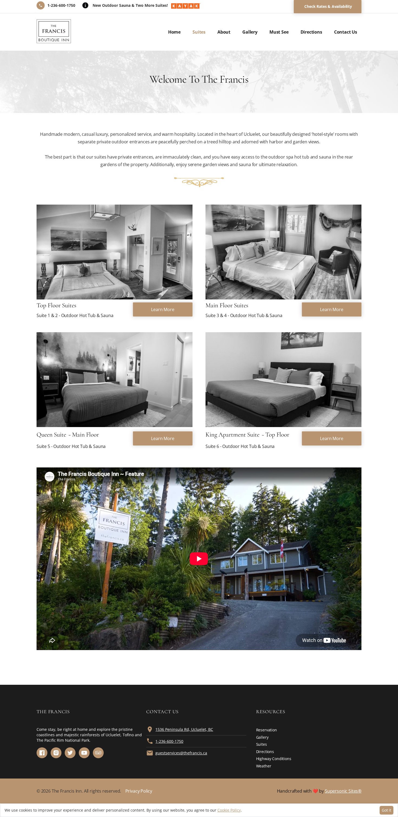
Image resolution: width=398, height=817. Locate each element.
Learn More (162, 309)
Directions (311, 32)
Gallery (249, 32)
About (223, 32)
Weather (263, 765)
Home (174, 32)
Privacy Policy (138, 791)
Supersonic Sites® (343, 791)
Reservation (266, 729)
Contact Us (345, 32)
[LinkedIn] (98, 752)
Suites (199, 32)
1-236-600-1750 (169, 741)
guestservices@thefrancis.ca (181, 752)
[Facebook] (42, 752)
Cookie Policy (229, 810)
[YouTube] (84, 752)
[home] (54, 32)
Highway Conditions (273, 758)
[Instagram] (56, 752)
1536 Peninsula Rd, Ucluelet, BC (184, 729)
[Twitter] (70, 752)
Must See (279, 32)
